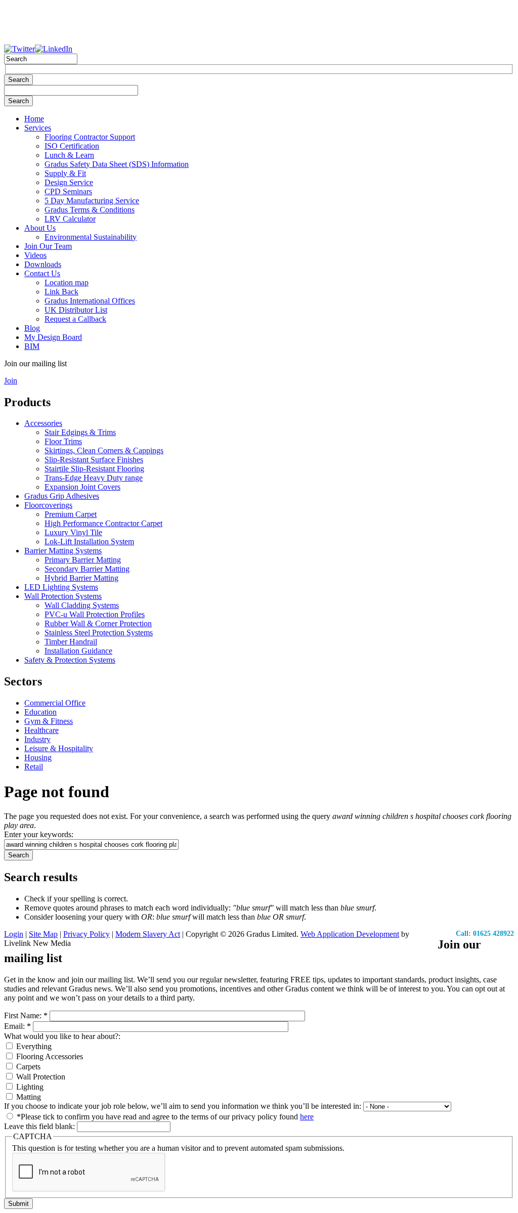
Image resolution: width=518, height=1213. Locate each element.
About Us (40, 228)
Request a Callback (75, 319)
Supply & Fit (65, 173)
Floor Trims (63, 441)
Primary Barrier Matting (83, 559)
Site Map (43, 934)
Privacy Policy (86, 934)
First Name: (26, 1015)
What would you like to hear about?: (62, 1036)
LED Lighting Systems (61, 587)
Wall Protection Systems (63, 596)
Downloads (42, 264)
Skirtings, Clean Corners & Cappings (104, 450)
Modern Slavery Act (147, 934)
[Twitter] (19, 49)
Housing (38, 757)
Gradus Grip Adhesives (61, 496)
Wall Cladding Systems (82, 605)
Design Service (69, 182)
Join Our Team (48, 246)
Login (13, 934)
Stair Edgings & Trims (80, 432)
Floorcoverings (48, 505)
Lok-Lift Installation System (89, 541)
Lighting (29, 1086)
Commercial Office (54, 703)
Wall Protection (39, 1076)
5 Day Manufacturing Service (92, 200)
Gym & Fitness (48, 721)
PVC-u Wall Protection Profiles (95, 614)
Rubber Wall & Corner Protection (98, 623)
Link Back (61, 291)
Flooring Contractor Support (90, 137)
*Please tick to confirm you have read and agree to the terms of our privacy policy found (164, 1116)
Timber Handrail (71, 641)
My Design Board (53, 337)
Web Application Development (349, 934)
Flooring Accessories (48, 1056)
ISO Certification (72, 146)
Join (10, 380)
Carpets (27, 1066)
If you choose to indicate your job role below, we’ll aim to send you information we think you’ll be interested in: (183, 1106)
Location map (67, 282)
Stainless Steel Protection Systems (99, 632)
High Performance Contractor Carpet (103, 523)
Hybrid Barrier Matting (81, 578)
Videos (35, 255)
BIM (31, 346)
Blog (32, 328)
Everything (33, 1046)
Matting (27, 1097)
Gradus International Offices (90, 300)
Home (34, 118)
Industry (37, 739)
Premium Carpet (71, 514)
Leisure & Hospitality (58, 748)
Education (40, 712)
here (307, 1116)
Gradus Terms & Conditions (90, 209)
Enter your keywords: (38, 834)
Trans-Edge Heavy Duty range (94, 477)
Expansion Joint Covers (82, 487)
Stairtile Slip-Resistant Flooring (94, 468)
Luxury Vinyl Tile (73, 532)
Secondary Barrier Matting (87, 569)
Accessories (43, 423)
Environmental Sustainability (91, 237)
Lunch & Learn (69, 155)
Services (37, 127)
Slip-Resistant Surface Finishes (94, 459)
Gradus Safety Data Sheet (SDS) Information (117, 164)
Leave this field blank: (40, 1126)
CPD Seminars (68, 191)
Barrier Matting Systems (63, 550)
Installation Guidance (78, 650)
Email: (17, 1026)
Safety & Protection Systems (69, 660)
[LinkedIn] (53, 49)
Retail (33, 766)
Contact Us (42, 273)
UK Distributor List (76, 310)
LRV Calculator (70, 218)
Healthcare (41, 730)
